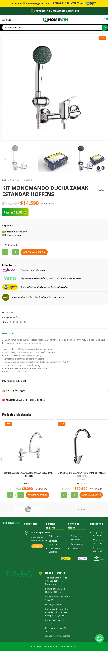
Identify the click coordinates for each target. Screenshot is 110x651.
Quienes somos (56, 536)
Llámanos (37, 546)
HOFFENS (28, 479)
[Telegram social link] (24, 322)
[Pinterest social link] (17, 322)
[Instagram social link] (15, 574)
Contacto (75, 548)
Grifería (29, 180)
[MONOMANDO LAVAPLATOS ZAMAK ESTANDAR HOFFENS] (81, 445)
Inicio (4, 180)
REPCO (81, 509)
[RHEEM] (28, 509)
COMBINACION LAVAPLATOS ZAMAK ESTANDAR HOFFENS (28, 474)
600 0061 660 (37, 537)
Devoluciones (77, 544)
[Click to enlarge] (7, 134)
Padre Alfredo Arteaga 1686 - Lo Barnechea (56, 581)
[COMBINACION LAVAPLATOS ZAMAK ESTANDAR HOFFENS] (28, 445)
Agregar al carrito (34, 252)
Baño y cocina (16, 180)
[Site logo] (55, 19)
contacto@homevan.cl (41, 540)
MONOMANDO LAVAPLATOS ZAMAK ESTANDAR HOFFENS (81, 474)
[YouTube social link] (22, 574)
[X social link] (14, 322)
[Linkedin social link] (21, 322)
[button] (5, 87)
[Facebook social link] (10, 322)
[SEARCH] (105, 28)
